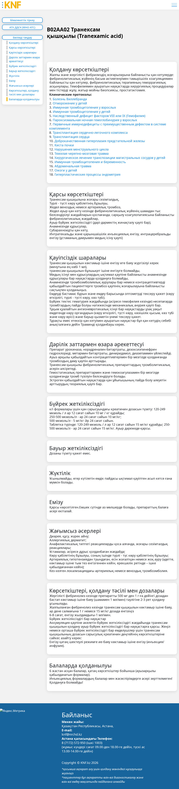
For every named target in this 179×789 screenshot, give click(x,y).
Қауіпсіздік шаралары (23, 52)
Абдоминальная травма (73, 166)
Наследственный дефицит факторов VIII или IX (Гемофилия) (99, 116)
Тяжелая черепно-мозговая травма (82, 153)
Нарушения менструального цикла (82, 149)
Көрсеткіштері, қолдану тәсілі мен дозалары (24, 92)
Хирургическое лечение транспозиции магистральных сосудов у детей (110, 158)
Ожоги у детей (66, 170)
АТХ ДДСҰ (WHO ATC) (22, 27)
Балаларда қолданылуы (24, 99)
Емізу (12, 80)
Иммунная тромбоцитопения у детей (81, 111)
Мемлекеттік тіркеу (22, 20)
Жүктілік (14, 76)
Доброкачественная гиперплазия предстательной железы (100, 141)
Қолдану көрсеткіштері (23, 42)
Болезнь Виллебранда (70, 99)
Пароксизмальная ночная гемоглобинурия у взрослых (95, 120)
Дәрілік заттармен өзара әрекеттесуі (24, 59)
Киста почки (64, 145)
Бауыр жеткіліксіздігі (22, 71)
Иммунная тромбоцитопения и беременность (90, 162)
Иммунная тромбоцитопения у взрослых (84, 107)
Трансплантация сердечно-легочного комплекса (90, 132)
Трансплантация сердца (71, 137)
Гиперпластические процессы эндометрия (87, 174)
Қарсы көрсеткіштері (22, 47)
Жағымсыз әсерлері (21, 85)
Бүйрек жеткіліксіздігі (22, 66)
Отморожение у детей (70, 103)
